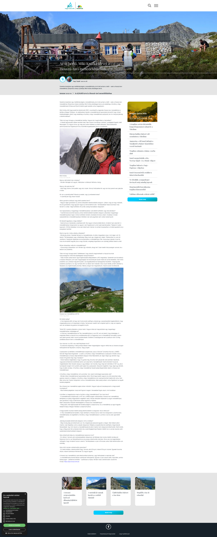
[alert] (14, 513)
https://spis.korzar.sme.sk (71, 461)
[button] (14, 533)
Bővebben (12, 506)
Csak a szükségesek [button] (14, 529)
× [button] (25, 494)
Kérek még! (142, 199)
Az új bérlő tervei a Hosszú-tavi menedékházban (93, 93)
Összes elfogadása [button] (14, 525)
